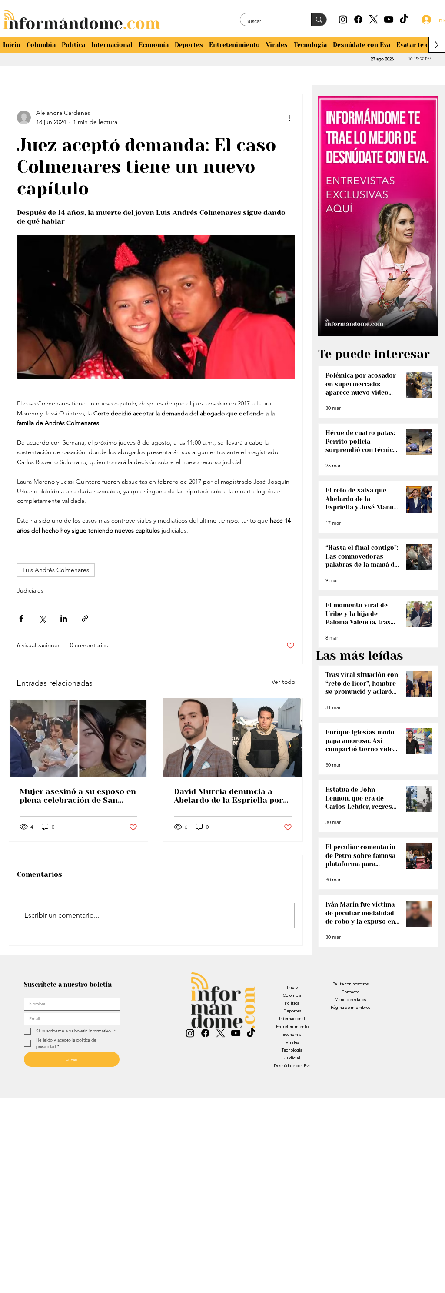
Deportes (292, 1011)
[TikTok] (404, 19)
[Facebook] (358, 19)
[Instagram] (343, 19)
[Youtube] (388, 19)
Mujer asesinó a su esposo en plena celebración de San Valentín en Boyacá (78, 795)
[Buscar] (318, 19)
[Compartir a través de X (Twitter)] (42, 618)
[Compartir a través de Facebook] (21, 618)
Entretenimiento (292, 1026)
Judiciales (30, 590)
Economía (292, 1034)
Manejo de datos (350, 999)
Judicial (292, 1058)
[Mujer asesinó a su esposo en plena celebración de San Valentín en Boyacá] (78, 737)
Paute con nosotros (350, 984)
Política (292, 1003)
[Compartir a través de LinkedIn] (64, 618)
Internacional (292, 1019)
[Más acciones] (289, 117)
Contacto (350, 992)
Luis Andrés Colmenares (56, 570)
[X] (373, 19)
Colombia (292, 995)
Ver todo (283, 682)
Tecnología (292, 1050)
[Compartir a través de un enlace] (85, 618)
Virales (292, 1042)
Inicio (292, 987)
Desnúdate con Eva (292, 1066)
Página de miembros (350, 1007)
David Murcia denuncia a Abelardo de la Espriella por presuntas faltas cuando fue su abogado (230, 795)
